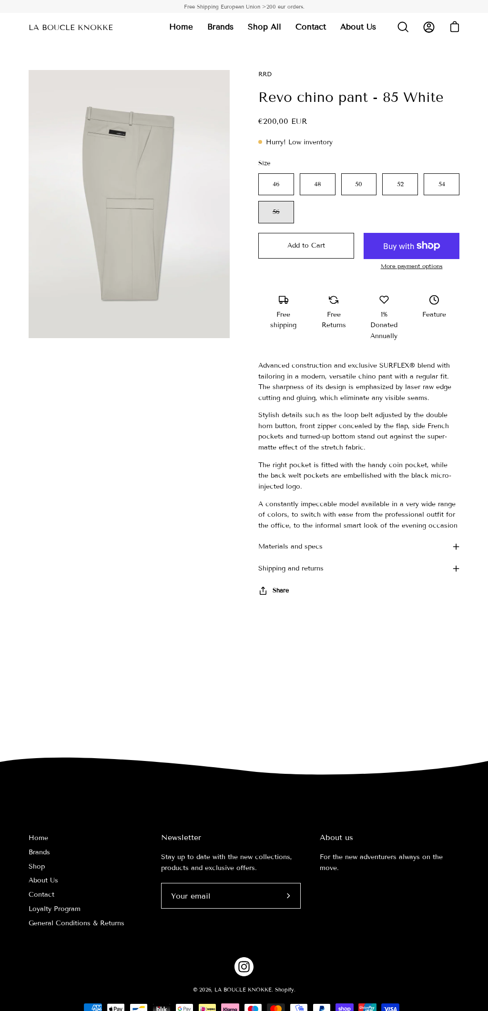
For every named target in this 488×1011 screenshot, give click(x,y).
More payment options (412, 266)
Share (281, 590)
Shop (37, 866)
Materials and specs (290, 546)
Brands (39, 852)
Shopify (284, 989)
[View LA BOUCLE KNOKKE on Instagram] (244, 966)
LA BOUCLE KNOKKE (71, 27)
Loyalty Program (55, 909)
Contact (41, 895)
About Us (43, 880)
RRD (265, 74)
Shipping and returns (291, 568)
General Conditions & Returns (76, 923)
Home (38, 838)
